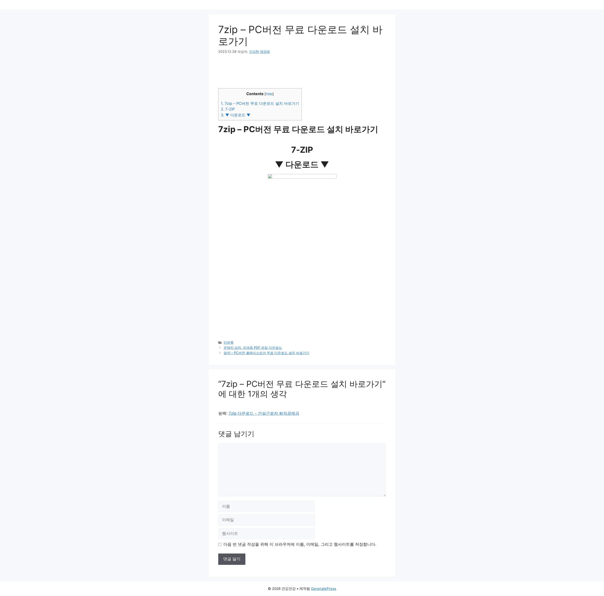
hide (269, 94)
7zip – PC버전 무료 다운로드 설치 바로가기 (260, 103)
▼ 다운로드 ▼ (235, 115)
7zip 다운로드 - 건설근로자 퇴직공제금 (264, 413)
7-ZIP (228, 109)
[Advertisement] (302, 277)
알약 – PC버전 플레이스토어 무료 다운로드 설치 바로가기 (266, 353)
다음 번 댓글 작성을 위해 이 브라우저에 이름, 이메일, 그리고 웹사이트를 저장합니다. (299, 544)
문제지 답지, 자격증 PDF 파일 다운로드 (253, 348)
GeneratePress (323, 588)
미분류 (229, 342)
